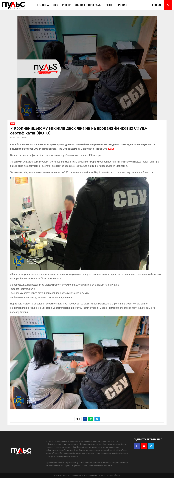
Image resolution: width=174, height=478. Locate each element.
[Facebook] (153, 5)
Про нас (121, 5)
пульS (111, 148)
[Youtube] (157, 5)
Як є (55, 5)
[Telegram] (160, 5)
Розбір (66, 5)
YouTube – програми (88, 5)
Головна (43, 5)
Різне (109, 5)
